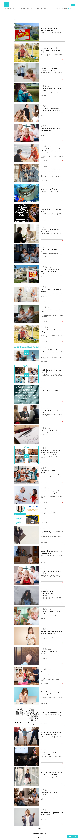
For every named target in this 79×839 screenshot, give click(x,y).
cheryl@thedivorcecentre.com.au (62, 8)
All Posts (16, 19)
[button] (74, 8)
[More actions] (62, 25)
